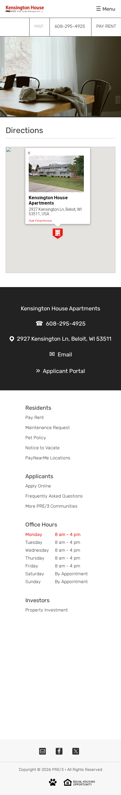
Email (65, 354)
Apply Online (38, 486)
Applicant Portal (64, 371)
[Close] (31, 152)
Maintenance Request (47, 427)
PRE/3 (58, 769)
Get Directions (40, 221)
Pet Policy (35, 437)
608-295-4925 (66, 323)
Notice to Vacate (42, 447)
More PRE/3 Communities (51, 506)
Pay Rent (34, 417)
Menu (108, 9)
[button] (58, 234)
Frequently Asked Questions (54, 496)
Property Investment (46, 610)
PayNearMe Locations (47, 457)
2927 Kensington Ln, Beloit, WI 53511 (64, 338)
